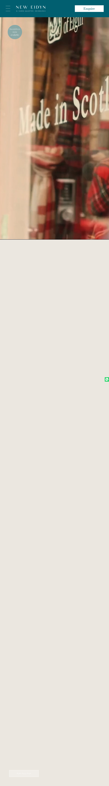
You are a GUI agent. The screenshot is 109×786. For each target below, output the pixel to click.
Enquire (89, 8)
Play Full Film (24, 773)
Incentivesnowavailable (15, 32)
